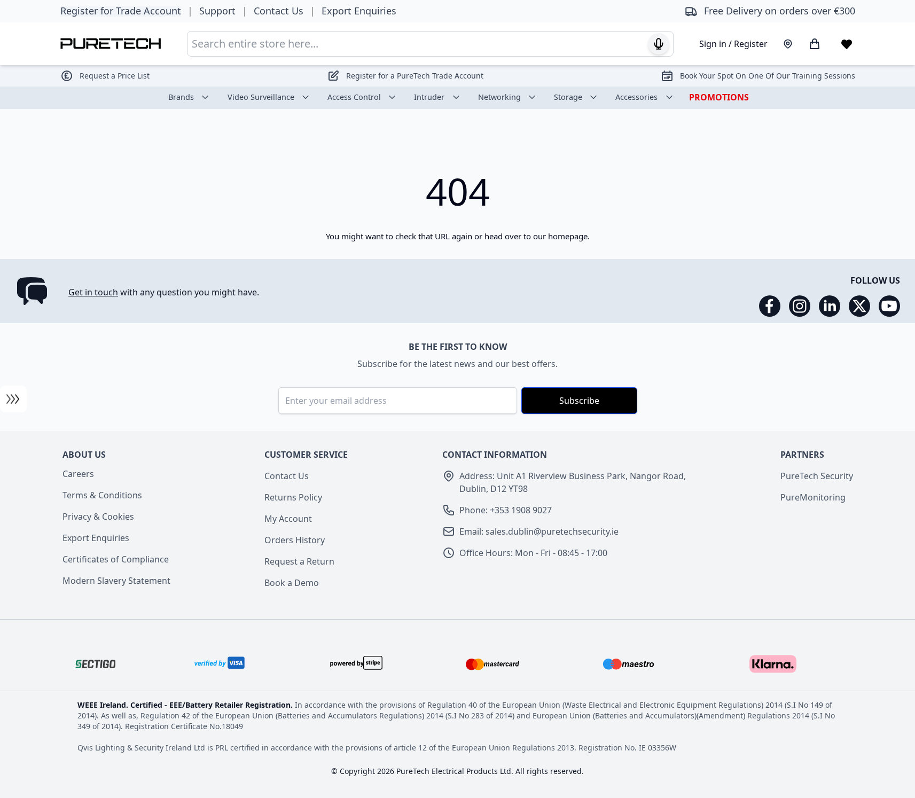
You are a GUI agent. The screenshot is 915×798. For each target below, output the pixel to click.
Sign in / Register (733, 44)
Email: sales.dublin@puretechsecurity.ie (539, 531)
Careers (78, 474)
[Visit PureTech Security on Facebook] (769, 306)
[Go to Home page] (110, 43)
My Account (288, 519)
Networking (499, 97)
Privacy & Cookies (98, 516)
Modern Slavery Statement (116, 580)
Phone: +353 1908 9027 (505, 510)
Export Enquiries (95, 538)
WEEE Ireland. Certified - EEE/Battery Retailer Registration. (186, 705)
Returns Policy (293, 497)
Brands (181, 97)
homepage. (569, 236)
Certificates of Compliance (115, 559)
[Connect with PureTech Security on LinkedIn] (829, 306)
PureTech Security (816, 476)
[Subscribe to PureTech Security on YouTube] (889, 306)
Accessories (636, 97)
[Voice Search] (658, 43)
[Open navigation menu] (13, 399)
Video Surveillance (261, 97)
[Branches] (788, 43)
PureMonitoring (813, 497)
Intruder (429, 97)
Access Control (354, 97)
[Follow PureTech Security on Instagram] (799, 306)
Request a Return (299, 561)
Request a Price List (115, 76)
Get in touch (93, 292)
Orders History (294, 540)
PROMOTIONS (719, 97)
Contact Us (286, 476)
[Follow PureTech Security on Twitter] (859, 306)
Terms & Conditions (102, 495)
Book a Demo (291, 583)
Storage (568, 97)
